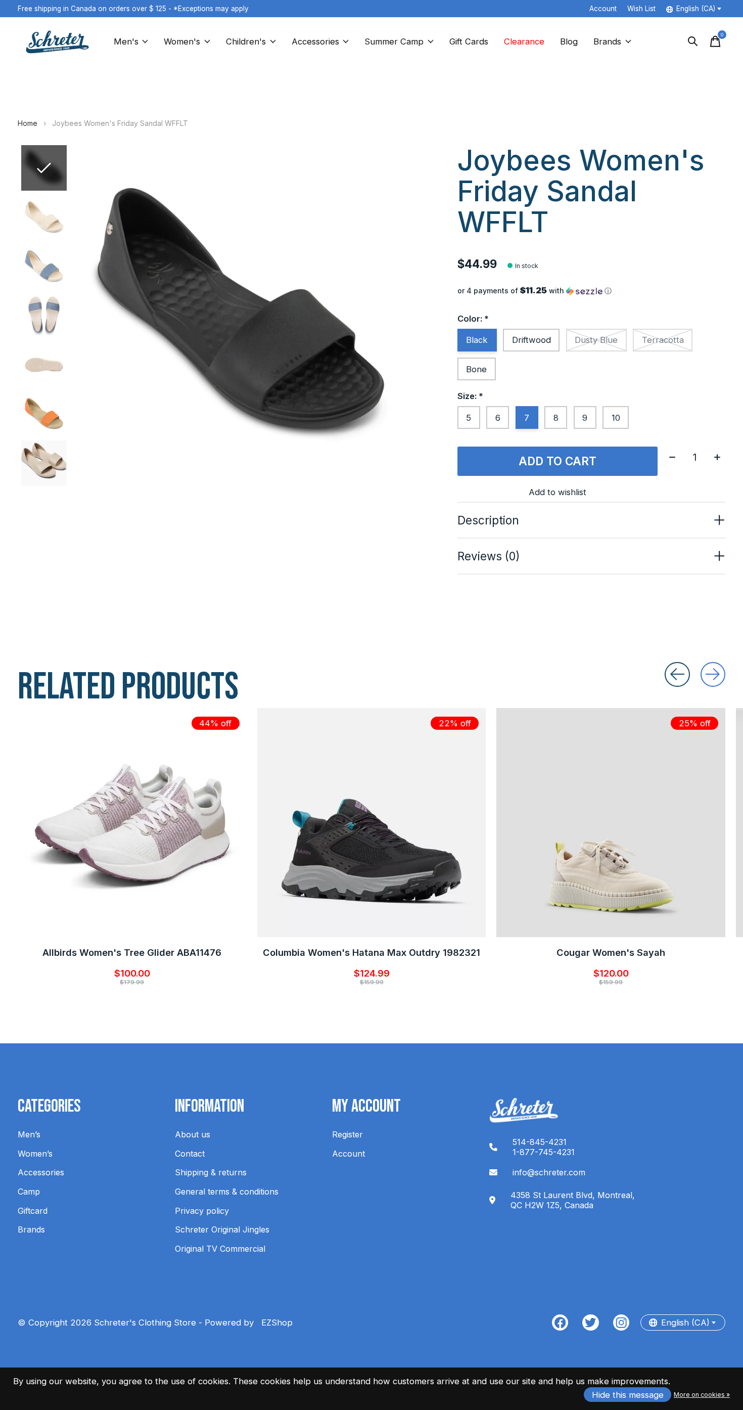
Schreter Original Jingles (222, 1229)
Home (27, 123)
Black (477, 340)
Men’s (29, 1134)
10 (616, 418)
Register (347, 1134)
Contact (190, 1154)
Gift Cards (468, 41)
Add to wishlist (557, 492)
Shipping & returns (211, 1172)
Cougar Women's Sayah (610, 952)
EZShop (274, 1322)
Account (348, 1154)
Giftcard (33, 1211)
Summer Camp (394, 41)
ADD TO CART (557, 461)
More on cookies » (702, 1394)
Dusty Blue (596, 340)
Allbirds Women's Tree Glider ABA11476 (131, 952)
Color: (473, 319)
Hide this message (628, 1395)
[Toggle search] (693, 41)
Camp (29, 1191)
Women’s (35, 1154)
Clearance (524, 41)
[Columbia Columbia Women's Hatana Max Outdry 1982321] (371, 822)
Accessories (315, 41)
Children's (246, 41)
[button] (591, 291)
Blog (569, 41)
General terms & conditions (226, 1191)
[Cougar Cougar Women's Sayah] (610, 822)
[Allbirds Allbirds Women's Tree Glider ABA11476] (132, 822)
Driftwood (531, 340)
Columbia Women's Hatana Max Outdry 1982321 (371, 952)
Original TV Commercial (220, 1249)
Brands (607, 41)
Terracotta (663, 340)
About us (192, 1134)
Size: (470, 396)
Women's (182, 41)
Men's (126, 41)
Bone (476, 369)
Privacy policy (202, 1211)
